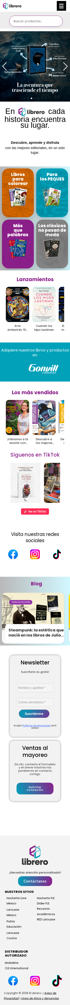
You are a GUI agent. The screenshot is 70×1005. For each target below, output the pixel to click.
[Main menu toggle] (61, 6)
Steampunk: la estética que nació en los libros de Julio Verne (36, 635)
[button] (24, 98)
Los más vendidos (35, 392)
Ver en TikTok (37, 511)
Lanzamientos (35, 279)
